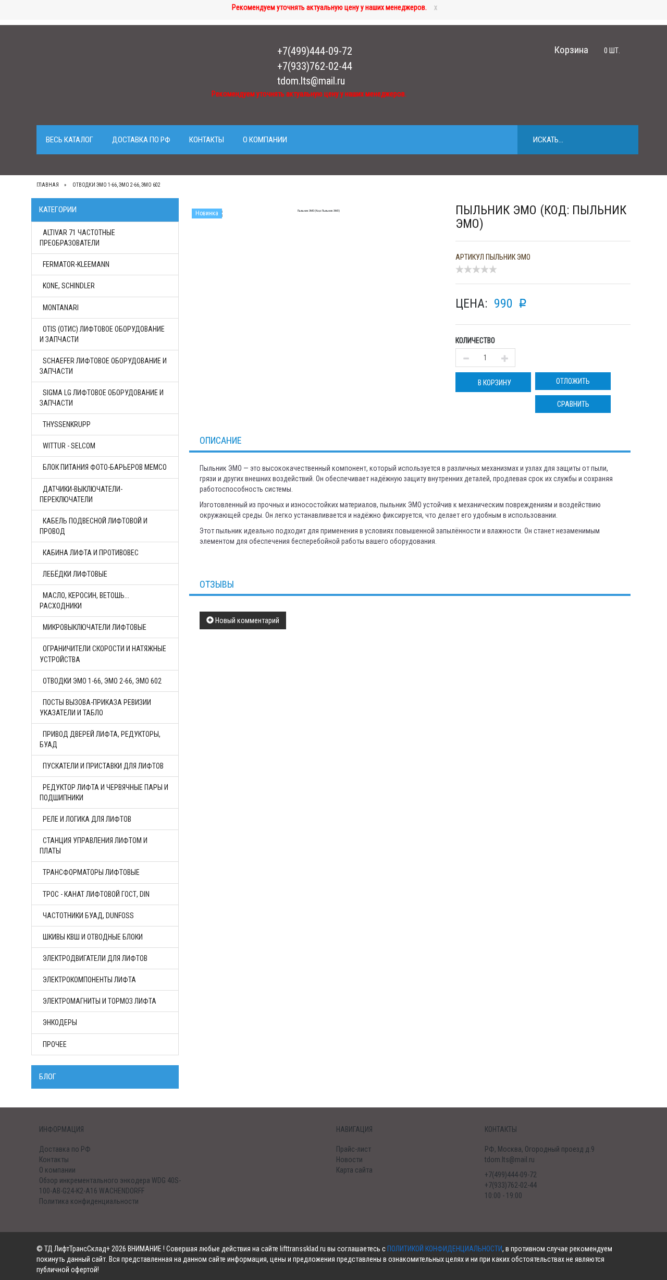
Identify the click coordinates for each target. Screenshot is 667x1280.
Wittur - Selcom (69, 446)
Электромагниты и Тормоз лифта (99, 1001)
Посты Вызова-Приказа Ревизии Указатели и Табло (95, 707)
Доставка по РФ (141, 139)
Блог (47, 1076)
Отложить (573, 381)
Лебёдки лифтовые (75, 574)
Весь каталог (69, 139)
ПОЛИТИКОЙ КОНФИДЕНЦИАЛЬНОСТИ (444, 1249)
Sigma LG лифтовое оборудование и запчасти (102, 397)
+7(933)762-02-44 (314, 66)
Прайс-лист (353, 1149)
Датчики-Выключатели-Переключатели (81, 494)
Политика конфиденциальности (89, 1201)
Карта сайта (354, 1170)
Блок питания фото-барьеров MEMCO (105, 467)
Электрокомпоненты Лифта (89, 980)
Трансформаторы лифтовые (91, 872)
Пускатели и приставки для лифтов (103, 766)
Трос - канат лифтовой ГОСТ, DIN (96, 894)
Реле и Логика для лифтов (87, 819)
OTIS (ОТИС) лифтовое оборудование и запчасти (102, 334)
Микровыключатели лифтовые (94, 627)
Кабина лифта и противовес (91, 552)
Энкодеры (60, 1022)
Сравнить (573, 404)
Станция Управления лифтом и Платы (93, 845)
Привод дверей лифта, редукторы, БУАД (100, 739)
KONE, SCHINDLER (69, 286)
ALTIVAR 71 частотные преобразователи (77, 237)
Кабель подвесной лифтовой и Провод (93, 526)
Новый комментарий (246, 620)
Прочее (55, 1044)
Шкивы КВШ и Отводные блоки (93, 937)
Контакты (206, 139)
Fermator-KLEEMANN (76, 264)
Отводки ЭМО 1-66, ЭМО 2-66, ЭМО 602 (102, 681)
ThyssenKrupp (67, 424)
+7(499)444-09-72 (314, 51)
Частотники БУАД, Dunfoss (88, 915)
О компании (265, 139)
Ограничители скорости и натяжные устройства (103, 653)
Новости (349, 1159)
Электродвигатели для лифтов (95, 958)
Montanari (61, 307)
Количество (475, 340)
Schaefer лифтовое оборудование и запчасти (103, 366)
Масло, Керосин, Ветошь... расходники (84, 600)
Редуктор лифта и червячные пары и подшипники (104, 792)
